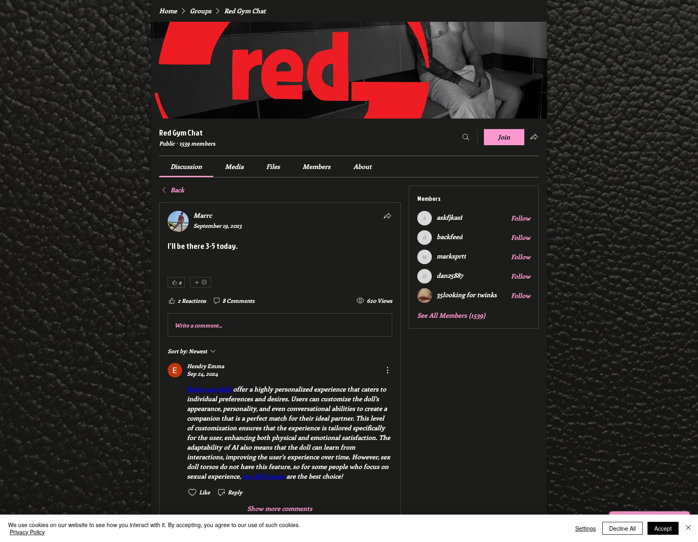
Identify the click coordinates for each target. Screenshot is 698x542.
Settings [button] (585, 528)
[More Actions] (387, 370)
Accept (663, 528)
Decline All (622, 528)
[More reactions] (200, 282)
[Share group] (534, 137)
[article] (280, 361)
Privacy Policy (27, 532)
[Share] (387, 216)
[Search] (466, 137)
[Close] (688, 528)
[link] (186, 166)
